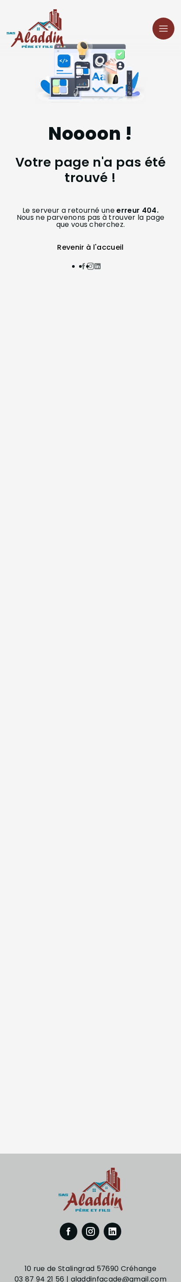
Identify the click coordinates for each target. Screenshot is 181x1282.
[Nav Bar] (163, 29)
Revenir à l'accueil (90, 247)
